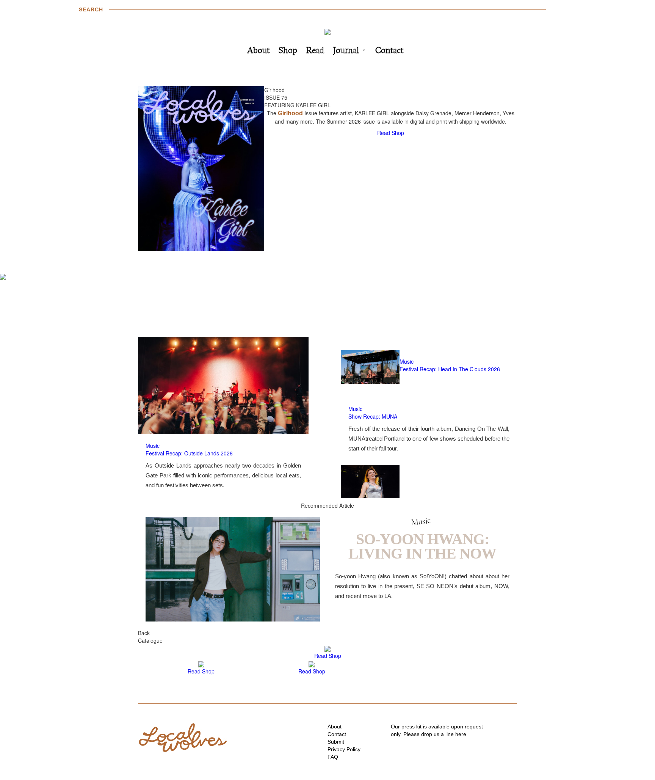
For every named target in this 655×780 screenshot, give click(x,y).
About (258, 51)
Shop (288, 51)
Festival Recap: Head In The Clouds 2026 (450, 369)
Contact (389, 51)
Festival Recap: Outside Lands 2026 (189, 453)
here (460, 734)
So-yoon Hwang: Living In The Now (422, 546)
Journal (346, 51)
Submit (336, 742)
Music (153, 445)
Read (315, 51)
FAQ (333, 757)
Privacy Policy (344, 749)
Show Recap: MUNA (372, 416)
